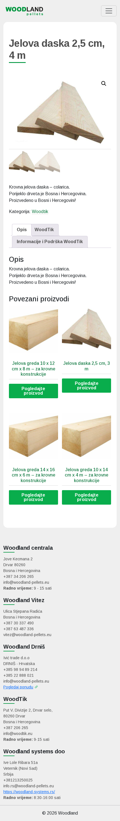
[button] (104, 84)
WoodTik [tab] (44, 229)
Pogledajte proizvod (33, 390)
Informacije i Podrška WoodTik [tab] (50, 241)
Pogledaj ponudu (18, 687)
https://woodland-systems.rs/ (29, 792)
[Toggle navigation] (109, 10)
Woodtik (40, 211)
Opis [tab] (22, 229)
